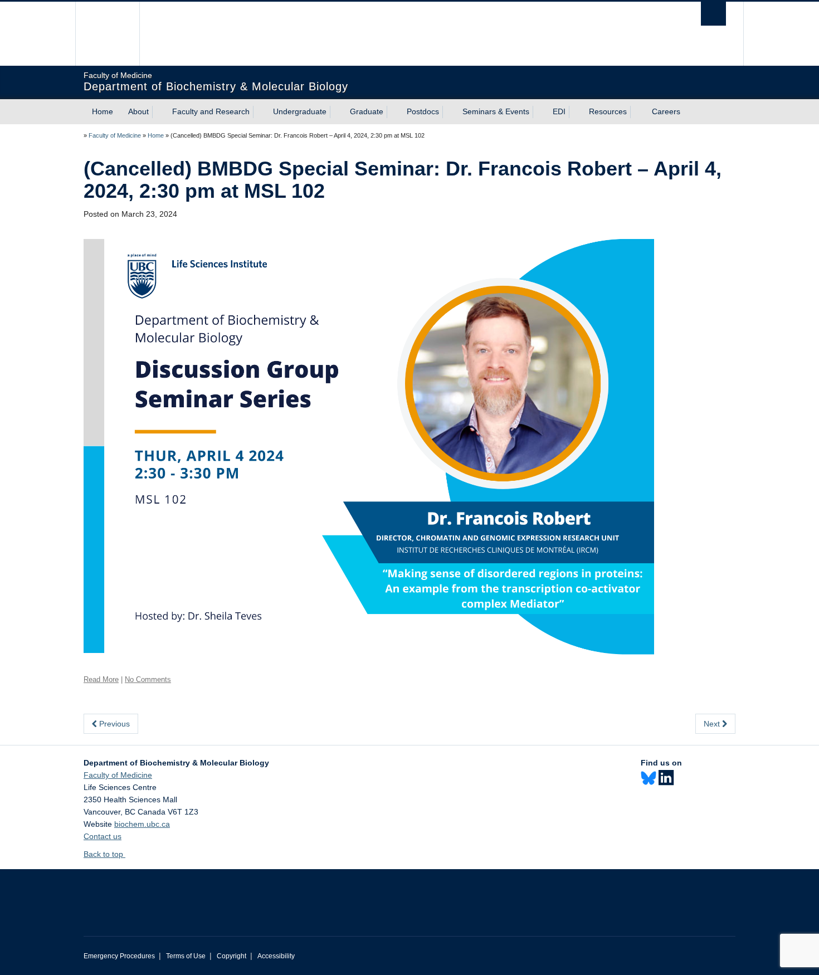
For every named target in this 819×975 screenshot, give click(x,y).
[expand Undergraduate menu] (336, 112)
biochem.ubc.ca (142, 824)
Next (713, 723)
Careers (666, 111)
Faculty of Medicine (115, 135)
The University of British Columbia (107, 34)
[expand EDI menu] (575, 112)
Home (102, 111)
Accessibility (276, 956)
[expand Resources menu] (637, 112)
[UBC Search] (713, 14)
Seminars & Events (495, 111)
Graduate (366, 111)
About (138, 111)
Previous (113, 723)
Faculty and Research (211, 111)
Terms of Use (186, 956)
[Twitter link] (648, 778)
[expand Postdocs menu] (449, 112)
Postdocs (423, 111)
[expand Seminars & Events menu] (539, 112)
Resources (608, 111)
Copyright (231, 956)
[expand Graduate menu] (393, 112)
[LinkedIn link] (666, 778)
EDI (559, 111)
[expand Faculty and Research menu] (259, 112)
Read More (101, 679)
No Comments (148, 679)
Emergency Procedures (119, 956)
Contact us (102, 836)
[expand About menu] (158, 112)
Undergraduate (299, 111)
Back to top (104, 854)
